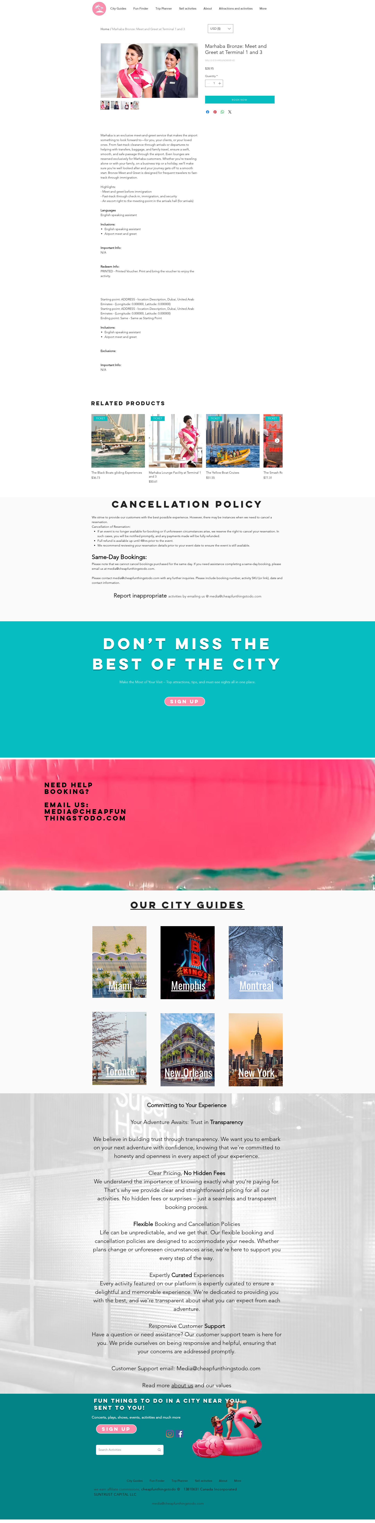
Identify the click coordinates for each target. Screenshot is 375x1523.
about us (182, 1385)
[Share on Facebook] (207, 112)
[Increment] (220, 83)
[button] (220, 28)
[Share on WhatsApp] (222, 112)
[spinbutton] (214, 83)
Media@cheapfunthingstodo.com (85, 814)
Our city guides (187, 905)
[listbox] (220, 28)
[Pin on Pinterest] (215, 112)
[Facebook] (179, 1433)
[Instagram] (170, 1433)
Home (105, 29)
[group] (187, 449)
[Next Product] (277, 440)
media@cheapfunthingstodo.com (130, 568)
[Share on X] (230, 112)
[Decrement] (208, 83)
